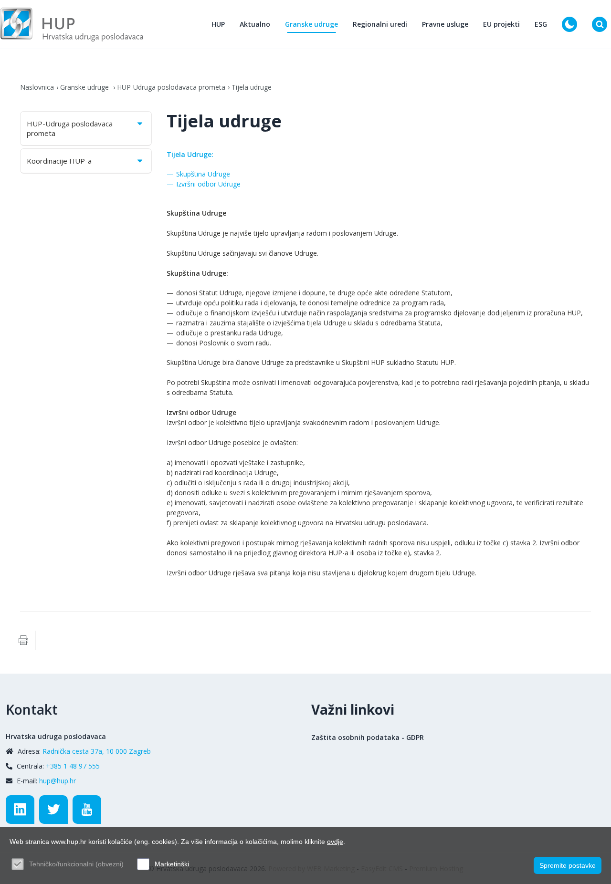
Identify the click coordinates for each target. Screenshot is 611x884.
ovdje (335, 841)
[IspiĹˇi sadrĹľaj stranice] (23, 640)
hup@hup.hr (57, 780)
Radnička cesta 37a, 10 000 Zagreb (96, 751)
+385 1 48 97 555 (73, 765)
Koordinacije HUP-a (59, 161)
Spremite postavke (567, 865)
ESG (541, 24)
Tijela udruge (252, 87)
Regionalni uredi (380, 24)
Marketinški (172, 864)
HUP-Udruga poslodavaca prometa (171, 87)
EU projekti (501, 24)
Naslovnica (37, 87)
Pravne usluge (445, 24)
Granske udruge (311, 24)
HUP (218, 24)
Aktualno (255, 24)
